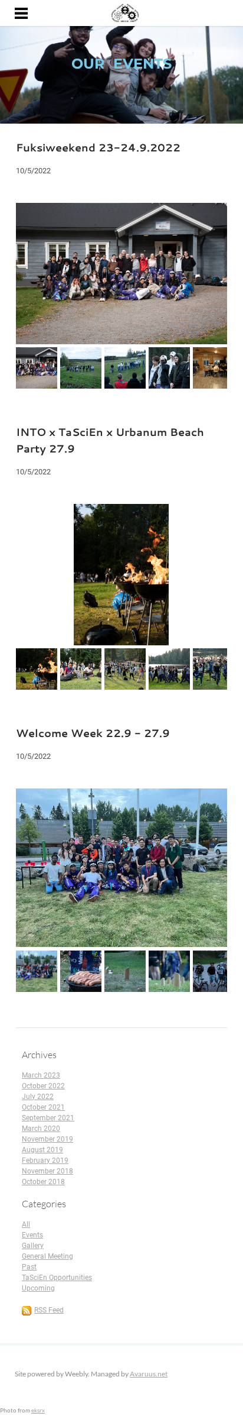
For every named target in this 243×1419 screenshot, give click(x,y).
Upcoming (38, 1288)
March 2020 (41, 1128)
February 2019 (45, 1160)
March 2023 (41, 1075)
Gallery (33, 1246)
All (26, 1224)
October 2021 (43, 1107)
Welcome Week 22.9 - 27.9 (93, 733)
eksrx (38, 1410)
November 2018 (47, 1171)
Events (32, 1235)
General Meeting (47, 1256)
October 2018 (43, 1182)
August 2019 (42, 1150)
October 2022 (43, 1086)
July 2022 (38, 1096)
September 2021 (48, 1118)
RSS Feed (49, 1310)
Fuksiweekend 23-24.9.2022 (98, 147)
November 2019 (47, 1139)
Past (29, 1267)
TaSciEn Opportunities (57, 1277)
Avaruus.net (149, 1373)
